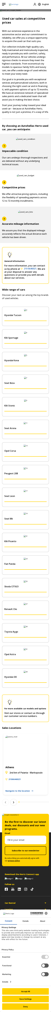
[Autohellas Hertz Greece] (12, 889)
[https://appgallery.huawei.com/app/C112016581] (29, 879)
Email (7, 833)
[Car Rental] (13, 4)
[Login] (35, 4)
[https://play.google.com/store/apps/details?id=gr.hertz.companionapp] (18, 879)
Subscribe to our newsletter (25, 850)
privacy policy (14, 861)
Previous (5, 802)
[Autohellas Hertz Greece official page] (6, 889)
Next (13, 802)
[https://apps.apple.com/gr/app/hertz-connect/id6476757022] (9, 879)
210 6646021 (30, 268)
